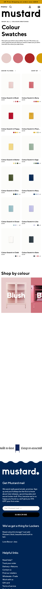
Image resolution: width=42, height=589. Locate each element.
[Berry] (15, 101)
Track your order (9, 563)
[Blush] (14, 101)
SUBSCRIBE (21, 515)
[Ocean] (17, 194)
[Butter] (17, 132)
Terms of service (9, 586)
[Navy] (38, 163)
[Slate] (38, 225)
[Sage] (38, 132)
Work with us (7, 579)
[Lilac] (38, 194)
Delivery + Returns (10, 566)
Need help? (7, 560)
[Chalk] (17, 225)
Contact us (6, 570)
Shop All (6, 21)
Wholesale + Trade (10, 576)
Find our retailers (9, 573)
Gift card (6, 583)
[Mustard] (38, 101)
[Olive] (17, 163)
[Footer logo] (21, 471)
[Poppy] (17, 101)
